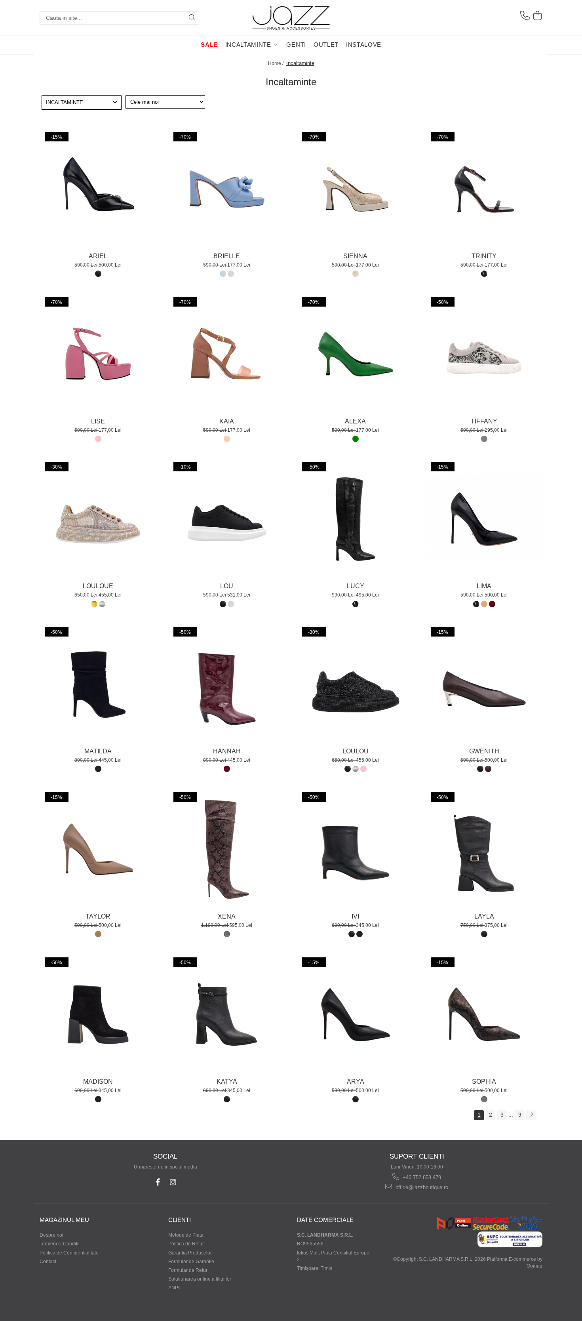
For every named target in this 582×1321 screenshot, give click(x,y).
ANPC (175, 1288)
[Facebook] (158, 1182)
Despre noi (51, 1235)
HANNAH (227, 751)
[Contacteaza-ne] (524, 16)
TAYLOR (98, 916)
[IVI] (355, 849)
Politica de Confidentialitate (69, 1253)
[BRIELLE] (226, 189)
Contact (48, 1261)
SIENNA (355, 256)
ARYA (355, 1081)
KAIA (226, 421)
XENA (227, 916)
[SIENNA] (355, 189)
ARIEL (98, 256)
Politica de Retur (186, 1244)
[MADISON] (98, 1014)
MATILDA (98, 751)
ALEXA (355, 421)
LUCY (355, 586)
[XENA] (226, 849)
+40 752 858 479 (421, 1177)
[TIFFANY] (484, 354)
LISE (98, 421)
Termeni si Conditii (60, 1244)
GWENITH (484, 751)
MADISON (98, 1081)
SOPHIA (484, 1081)
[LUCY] (355, 519)
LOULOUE (98, 586)
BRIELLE (226, 256)
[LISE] (98, 354)
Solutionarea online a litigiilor (199, 1279)
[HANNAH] (226, 684)
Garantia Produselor (190, 1253)
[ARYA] (355, 1014)
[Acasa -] (291, 18)
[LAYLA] (484, 849)
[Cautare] (192, 18)
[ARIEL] (98, 189)
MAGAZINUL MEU (64, 1219)
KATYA (227, 1081)
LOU (226, 586)
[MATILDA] (98, 684)
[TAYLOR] (98, 849)
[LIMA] (484, 519)
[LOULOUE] (98, 519)
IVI (355, 916)
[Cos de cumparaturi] (537, 16)
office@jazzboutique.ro (421, 1187)
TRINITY (484, 256)
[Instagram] (173, 1182)
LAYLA (484, 916)
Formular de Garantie (191, 1261)
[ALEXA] (355, 354)
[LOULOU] (355, 684)
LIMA (484, 586)
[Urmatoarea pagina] (531, 1115)
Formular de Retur (187, 1270)
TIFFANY (484, 421)
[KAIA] (226, 354)
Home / (276, 63)
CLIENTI (179, 1219)
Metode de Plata (186, 1235)
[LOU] (226, 519)
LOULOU (355, 751)
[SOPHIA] (484, 1014)
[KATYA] (226, 1014)
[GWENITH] (484, 684)
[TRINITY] (484, 189)
